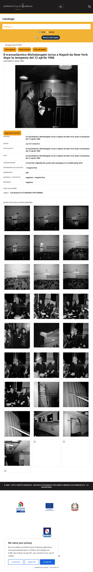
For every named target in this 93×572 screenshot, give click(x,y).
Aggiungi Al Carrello (12, 133)
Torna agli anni (10, 49)
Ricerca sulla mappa (50, 37)
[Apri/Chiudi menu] (61, 6)
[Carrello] (89, 6)
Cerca (36, 37)
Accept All (47, 562)
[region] (31, 553)
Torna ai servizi (24, 49)
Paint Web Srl (54, 567)
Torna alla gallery (40, 49)
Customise (16, 562)
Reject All (31, 562)
